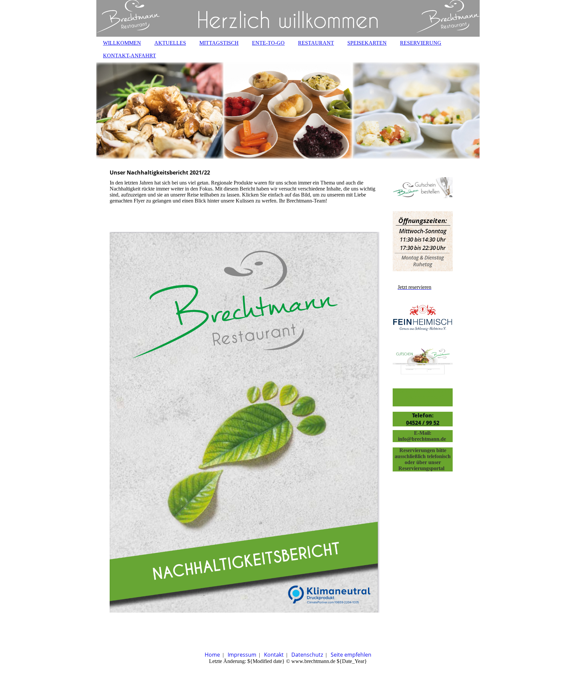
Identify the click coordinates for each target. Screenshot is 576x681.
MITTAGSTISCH (219, 43)
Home (212, 654)
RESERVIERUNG (420, 43)
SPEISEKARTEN (367, 43)
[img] (288, 18)
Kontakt (274, 654)
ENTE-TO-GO (268, 43)
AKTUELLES (170, 43)
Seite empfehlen (351, 654)
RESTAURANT (316, 43)
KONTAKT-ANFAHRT (129, 55)
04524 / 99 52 (422, 422)
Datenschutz (307, 654)
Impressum (242, 654)
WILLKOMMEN (122, 43)
